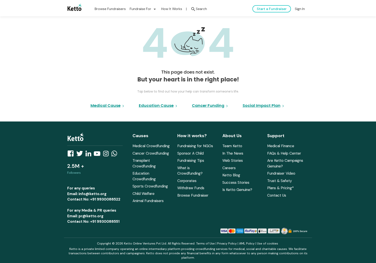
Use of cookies (267, 243)
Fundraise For (143, 9)
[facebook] (71, 155)
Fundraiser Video (281, 173)
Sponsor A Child (190, 153)
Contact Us (276, 195)
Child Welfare (143, 193)
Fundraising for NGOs (195, 145)
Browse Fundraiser (192, 195)
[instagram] (107, 155)
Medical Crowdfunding (151, 145)
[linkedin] (90, 155)
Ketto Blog (231, 175)
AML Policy (246, 243)
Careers (229, 167)
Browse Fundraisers (110, 9)
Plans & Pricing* (280, 187)
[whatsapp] (115, 155)
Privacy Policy (227, 243)
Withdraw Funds (190, 187)
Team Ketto (232, 145)
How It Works (171, 9)
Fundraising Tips (190, 160)
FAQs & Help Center (284, 153)
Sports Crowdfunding (150, 186)
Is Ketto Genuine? (237, 189)
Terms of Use (205, 243)
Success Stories (235, 182)
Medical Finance (280, 145)
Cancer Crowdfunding (151, 153)
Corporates (186, 180)
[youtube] (98, 155)
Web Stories (232, 160)
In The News (232, 153)
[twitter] (81, 155)
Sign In (300, 9)
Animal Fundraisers (148, 200)
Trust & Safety (279, 180)
